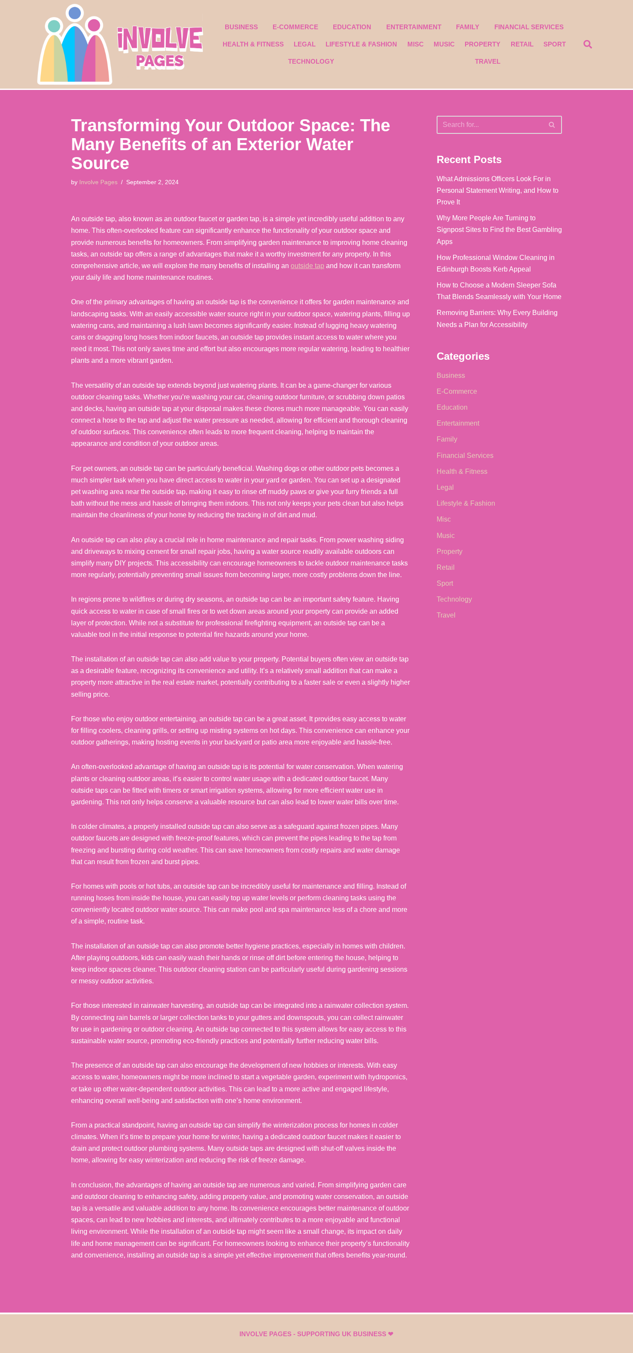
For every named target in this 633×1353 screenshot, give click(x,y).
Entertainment (413, 27)
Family (467, 27)
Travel (487, 61)
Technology (311, 61)
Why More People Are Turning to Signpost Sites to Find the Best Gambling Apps (499, 229)
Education (352, 27)
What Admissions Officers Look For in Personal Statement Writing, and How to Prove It (498, 190)
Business (241, 27)
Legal (305, 44)
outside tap (307, 265)
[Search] (552, 125)
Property (482, 44)
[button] (587, 44)
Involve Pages (98, 182)
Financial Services (529, 27)
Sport (554, 44)
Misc (415, 44)
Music (444, 44)
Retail (522, 44)
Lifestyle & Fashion (361, 44)
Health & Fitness (253, 44)
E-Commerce (295, 27)
